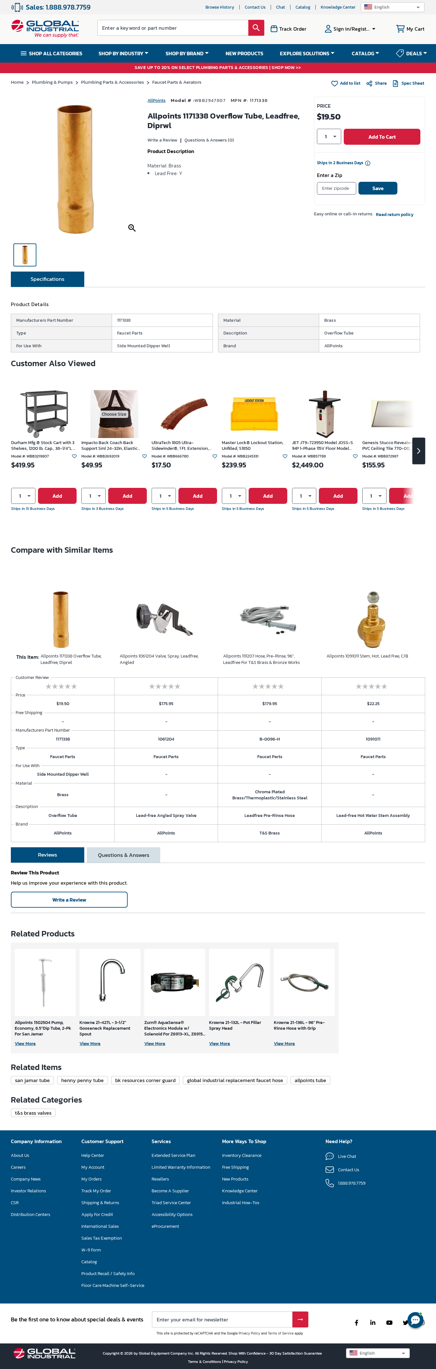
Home (17, 82)
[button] (392, 7)
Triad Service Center (171, 1202)
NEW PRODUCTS (244, 53)
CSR (15, 1202)
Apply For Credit (97, 1214)
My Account (92, 1167)
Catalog (303, 7)
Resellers (160, 1179)
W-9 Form (91, 1250)
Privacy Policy (249, 1333)
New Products (235, 1179)
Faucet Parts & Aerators (176, 82)
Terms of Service (281, 1333)
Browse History (220, 7)
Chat (280, 7)
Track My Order (96, 1191)
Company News (26, 1179)
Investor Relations (28, 1191)
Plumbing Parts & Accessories (112, 82)
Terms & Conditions (205, 1362)
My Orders (91, 1179)
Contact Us (255, 7)
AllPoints (156, 100)
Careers (18, 1167)
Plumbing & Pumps (52, 82)
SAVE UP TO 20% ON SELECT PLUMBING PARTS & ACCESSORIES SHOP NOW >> (218, 68)
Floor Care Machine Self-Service (112, 1285)
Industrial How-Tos (240, 1202)
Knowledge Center (338, 7)
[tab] (47, 279)
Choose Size (114, 414)
